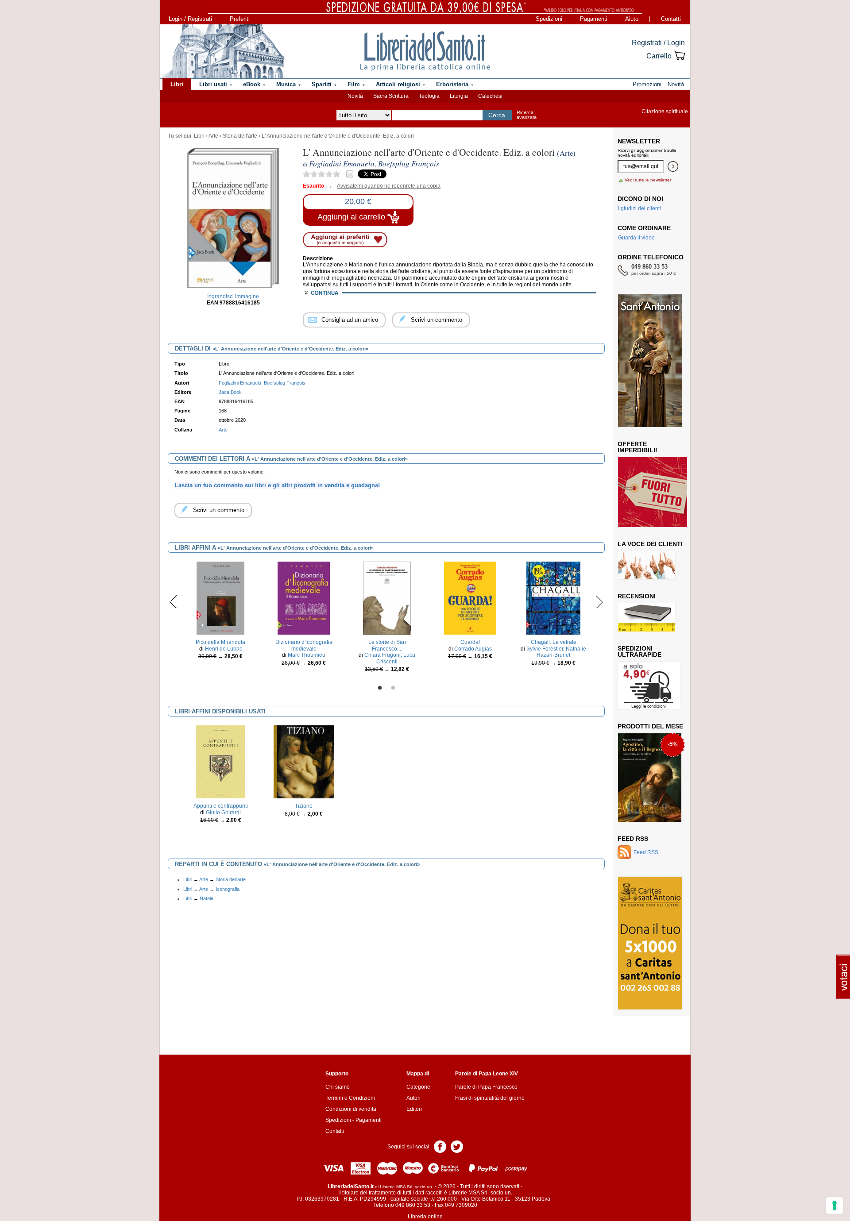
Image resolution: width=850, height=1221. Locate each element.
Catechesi (490, 96)
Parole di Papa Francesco (486, 1087)
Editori (414, 1109)
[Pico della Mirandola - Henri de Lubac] (220, 598)
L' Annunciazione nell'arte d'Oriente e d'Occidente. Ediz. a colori (338, 136)
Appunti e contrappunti (220, 806)
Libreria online (425, 1216)
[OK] (673, 166)
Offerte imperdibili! (637, 447)
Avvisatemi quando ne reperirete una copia (382, 186)
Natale (206, 898)
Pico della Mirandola (220, 642)
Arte (213, 136)
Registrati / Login (658, 42)
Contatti (671, 18)
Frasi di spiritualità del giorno (490, 1098)
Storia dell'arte (240, 136)
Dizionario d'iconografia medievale (303, 645)
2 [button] (393, 688)
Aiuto (631, 18)
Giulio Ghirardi (223, 812)
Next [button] (599, 601)
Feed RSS (633, 838)
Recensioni (637, 596)
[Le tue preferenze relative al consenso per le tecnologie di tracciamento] (834, 1205)
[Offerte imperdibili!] (656, 492)
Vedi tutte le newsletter (648, 179)
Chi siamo (337, 1087)
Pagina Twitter (457, 1146)
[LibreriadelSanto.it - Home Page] (425, 51)
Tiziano (304, 806)
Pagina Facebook (440, 1146)
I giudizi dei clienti (639, 208)
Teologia (429, 96)
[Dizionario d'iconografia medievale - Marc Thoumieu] (303, 598)
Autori (413, 1098)
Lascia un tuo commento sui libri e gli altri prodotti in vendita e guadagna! (277, 485)
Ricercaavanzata (527, 115)
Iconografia (228, 889)
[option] (220, 612)
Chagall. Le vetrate (553, 642)
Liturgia (459, 96)
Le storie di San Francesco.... (387, 645)
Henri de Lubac (223, 649)
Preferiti (240, 18)
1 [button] (379, 688)
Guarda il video (636, 238)
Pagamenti (593, 18)
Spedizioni (549, 18)
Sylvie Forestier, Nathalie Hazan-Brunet (556, 652)
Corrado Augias (473, 649)
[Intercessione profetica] (647, 802)
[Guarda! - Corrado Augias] (470, 598)
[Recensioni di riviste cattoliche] (647, 617)
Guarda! (470, 642)
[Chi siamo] (223, 51)
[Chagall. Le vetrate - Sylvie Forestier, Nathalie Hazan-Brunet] (553, 598)
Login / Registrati (190, 18)
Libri (199, 136)
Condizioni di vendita (350, 1109)
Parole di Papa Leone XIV (486, 1074)
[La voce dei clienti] (647, 565)
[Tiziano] (303, 762)
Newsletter (639, 141)
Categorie (418, 1087)
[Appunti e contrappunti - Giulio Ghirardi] (220, 762)
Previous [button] (173, 601)
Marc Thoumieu (306, 655)
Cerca (496, 115)
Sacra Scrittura (391, 96)
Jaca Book (230, 392)
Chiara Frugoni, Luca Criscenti (389, 658)
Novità (355, 96)
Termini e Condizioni (350, 1098)
